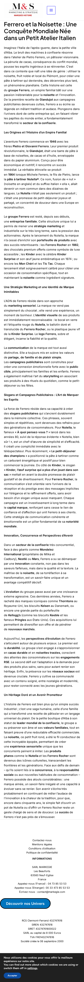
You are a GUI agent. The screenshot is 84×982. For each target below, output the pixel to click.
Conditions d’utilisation (42, 848)
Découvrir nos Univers (25, 903)
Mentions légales (42, 844)
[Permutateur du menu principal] (51, 10)
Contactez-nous (42, 840)
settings (32, 968)
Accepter (12, 975)
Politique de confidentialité (42, 852)
